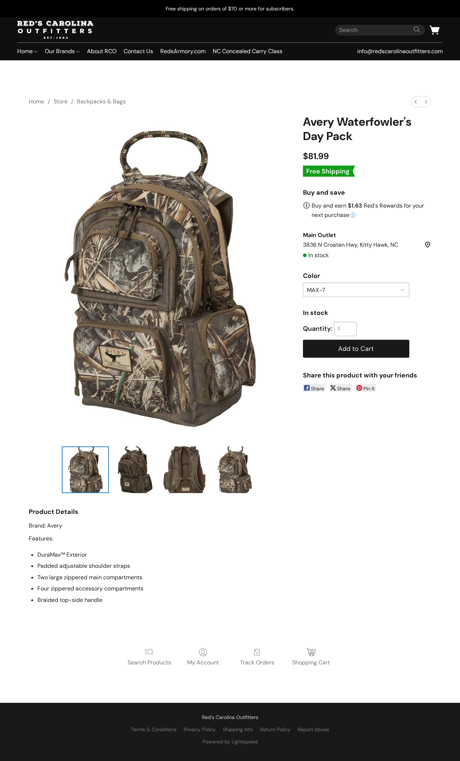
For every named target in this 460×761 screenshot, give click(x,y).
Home (25, 51)
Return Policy (275, 729)
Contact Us (138, 51)
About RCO (101, 51)
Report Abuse (313, 729)
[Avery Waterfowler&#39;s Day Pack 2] (184, 469)
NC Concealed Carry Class (247, 51)
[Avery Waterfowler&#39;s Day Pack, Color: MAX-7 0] (85, 469)
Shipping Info (238, 729)
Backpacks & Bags (101, 101)
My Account (203, 662)
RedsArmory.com (183, 51)
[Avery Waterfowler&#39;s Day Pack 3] (234, 469)
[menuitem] (416, 102)
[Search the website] (416, 29)
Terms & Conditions (153, 729)
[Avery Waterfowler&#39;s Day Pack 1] (135, 469)
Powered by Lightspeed (230, 741)
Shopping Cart (311, 662)
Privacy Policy (200, 729)
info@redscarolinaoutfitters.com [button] (400, 51)
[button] (55, 30)
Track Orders (257, 662)
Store (61, 101)
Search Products (149, 662)
